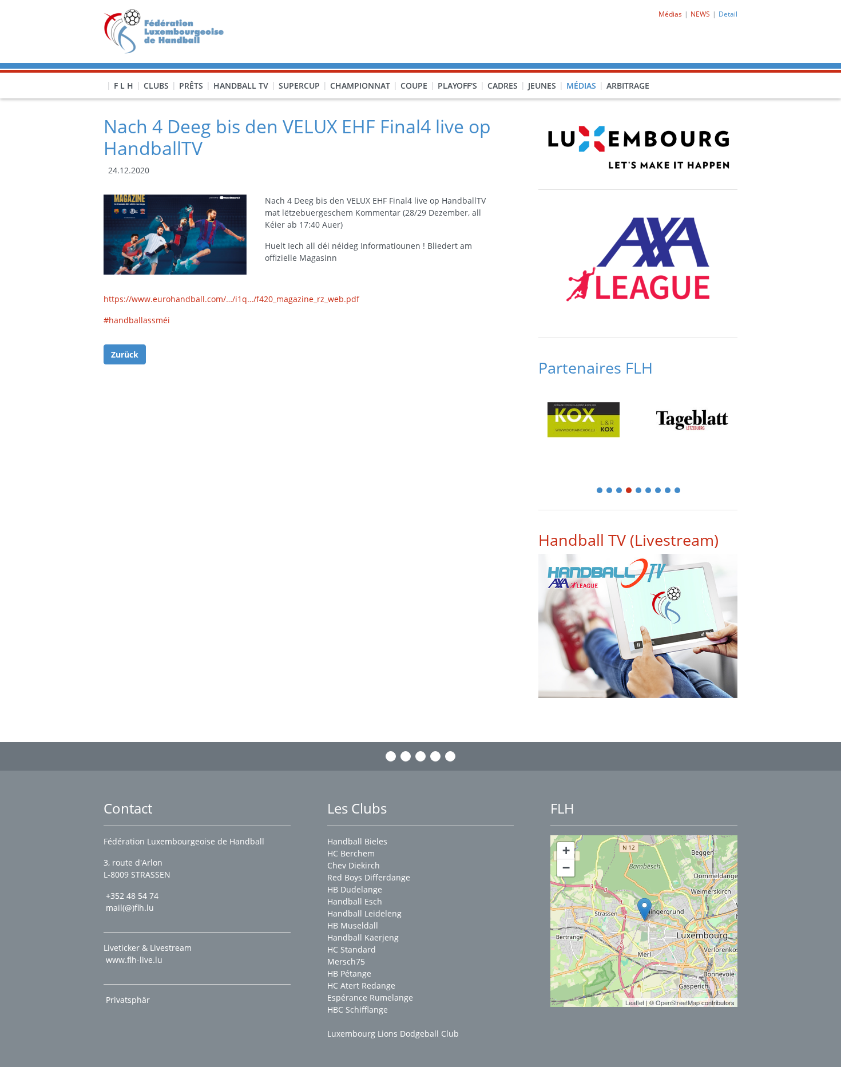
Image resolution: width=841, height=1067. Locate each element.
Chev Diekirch (353, 865)
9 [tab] (678, 491)
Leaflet (634, 1002)
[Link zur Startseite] (168, 30)
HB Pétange (349, 973)
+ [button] (566, 850)
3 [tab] (619, 491)
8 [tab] (668, 491)
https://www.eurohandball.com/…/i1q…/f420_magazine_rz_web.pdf (231, 298)
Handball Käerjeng (363, 937)
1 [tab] (600, 491)
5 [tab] (639, 491)
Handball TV (240, 85)
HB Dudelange (354, 889)
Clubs (156, 85)
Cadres (502, 85)
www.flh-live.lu (134, 959)
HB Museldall (352, 925)
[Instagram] (405, 756)
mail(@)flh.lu (130, 907)
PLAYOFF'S (457, 85)
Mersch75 (346, 961)
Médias (581, 85)
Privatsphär (129, 999)
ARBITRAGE (627, 85)
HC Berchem (351, 853)
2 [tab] (610, 491)
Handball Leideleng (364, 913)
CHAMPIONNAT (360, 85)
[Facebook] (391, 756)
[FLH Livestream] (637, 625)
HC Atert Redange (361, 985)
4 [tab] (629, 491)
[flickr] (450, 756)
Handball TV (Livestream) (628, 539)
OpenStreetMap (678, 1002)
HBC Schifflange (357, 1009)
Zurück (124, 354)
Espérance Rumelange (370, 997)
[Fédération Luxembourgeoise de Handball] (644, 909)
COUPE (413, 85)
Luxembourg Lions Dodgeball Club (393, 1033)
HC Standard (351, 949)
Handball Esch (354, 901)
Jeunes (542, 85)
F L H (123, 85)
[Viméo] (420, 756)
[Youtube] (435, 756)
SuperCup (299, 85)
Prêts (191, 85)
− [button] (566, 867)
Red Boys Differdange (368, 877)
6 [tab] (648, 491)
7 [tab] (658, 491)
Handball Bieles (357, 841)
